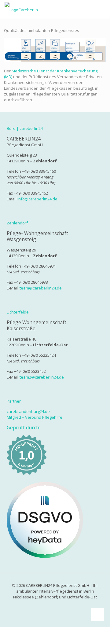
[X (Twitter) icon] (58, 605)
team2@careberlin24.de (42, 377)
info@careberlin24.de (37, 199)
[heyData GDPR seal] (45, 556)
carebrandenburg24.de (28, 411)
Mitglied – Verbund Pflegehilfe (34, 417)
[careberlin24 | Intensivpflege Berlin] (21, 9)
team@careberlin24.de (41, 288)
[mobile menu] (102, 9)
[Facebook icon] (52, 605)
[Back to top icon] (97, 614)
